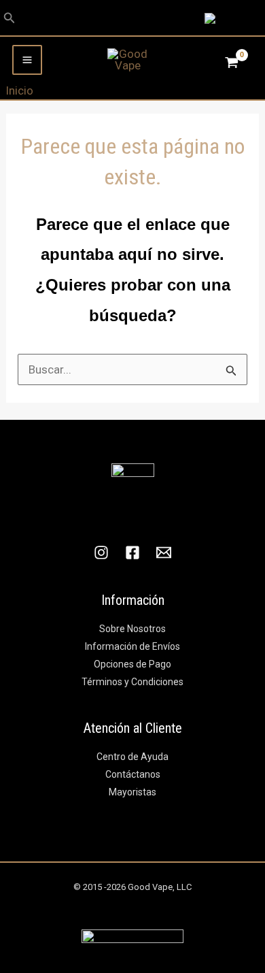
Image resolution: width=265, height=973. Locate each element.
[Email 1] (163, 552)
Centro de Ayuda (132, 756)
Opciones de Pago (132, 664)
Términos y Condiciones (132, 681)
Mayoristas (132, 792)
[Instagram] (101, 552)
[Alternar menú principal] (27, 60)
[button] (9, 18)
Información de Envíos (132, 646)
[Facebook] (132, 552)
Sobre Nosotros (132, 628)
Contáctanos (132, 774)
